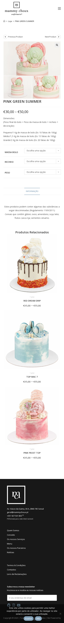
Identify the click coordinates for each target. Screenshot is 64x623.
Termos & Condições (16, 565)
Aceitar (28, 618)
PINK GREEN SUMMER (24, 21)
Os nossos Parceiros (16, 548)
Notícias (10, 552)
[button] (57, 45)
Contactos (11, 569)
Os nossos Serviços (16, 539)
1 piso (32, 297)
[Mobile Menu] (58, 8)
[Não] (60, 613)
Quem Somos (13, 530)
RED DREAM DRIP (32, 300)
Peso (7, 172)
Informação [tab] (32, 191)
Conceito (11, 535)
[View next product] (59, 37)
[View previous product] (5, 37)
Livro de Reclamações (17, 574)
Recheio (9, 161)
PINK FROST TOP (32, 452)
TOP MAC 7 (32, 376)
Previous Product (15, 36)
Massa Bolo (11, 152)
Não (38, 618)
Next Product (50, 36)
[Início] (4, 21)
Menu (9, 543)
